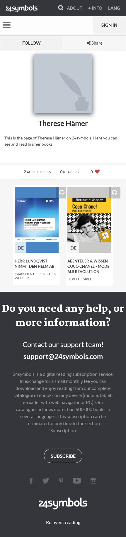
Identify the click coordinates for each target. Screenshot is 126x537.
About (74, 8)
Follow (31, 43)
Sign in (109, 25)
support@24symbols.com (63, 356)
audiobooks (37, 171)
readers (69, 171)
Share (97, 43)
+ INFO (95, 8)
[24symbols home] (22, 8)
